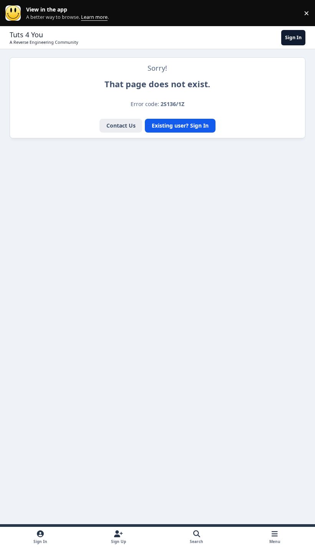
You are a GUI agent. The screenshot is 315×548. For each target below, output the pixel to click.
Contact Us (121, 125)
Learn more (15, 13)
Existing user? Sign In (180, 125)
